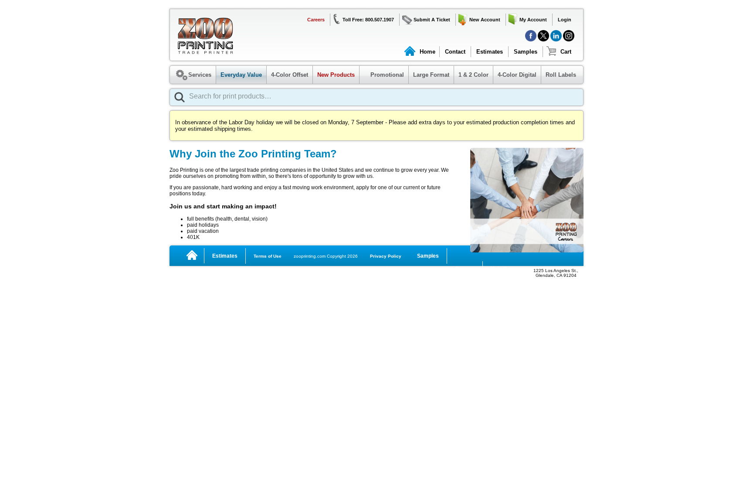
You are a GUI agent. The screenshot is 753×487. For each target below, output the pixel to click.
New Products (336, 75)
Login (564, 19)
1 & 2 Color (473, 75)
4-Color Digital (517, 75)
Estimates (489, 51)
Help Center (505, 269)
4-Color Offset (289, 75)
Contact (455, 51)
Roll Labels (561, 75)
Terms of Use (268, 256)
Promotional (383, 75)
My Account (533, 19)
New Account (484, 19)
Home (427, 51)
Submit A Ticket (432, 19)
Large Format (431, 75)
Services (199, 75)
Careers (316, 19)
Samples (525, 51)
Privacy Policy (385, 256)
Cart (565, 51)
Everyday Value (241, 75)
